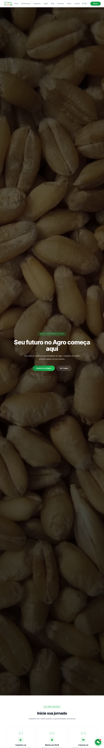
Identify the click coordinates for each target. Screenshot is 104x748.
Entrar (95, 3)
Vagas (46, 3)
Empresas (37, 3)
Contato (77, 3)
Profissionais (26, 3)
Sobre (69, 3)
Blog (52, 3)
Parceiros (60, 3)
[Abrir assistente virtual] (98, 742)
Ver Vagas (64, 368)
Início (16, 3)
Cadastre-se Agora (43, 368)
